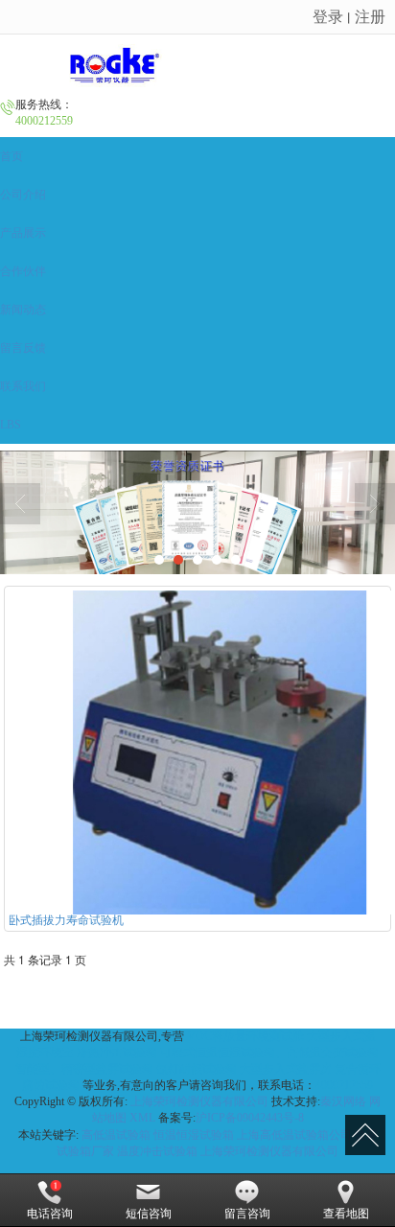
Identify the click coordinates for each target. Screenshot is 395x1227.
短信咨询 (149, 1213)
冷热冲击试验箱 (117, 1052)
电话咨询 (50, 1213)
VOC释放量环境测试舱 (245, 1036)
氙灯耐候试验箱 (196, 1069)
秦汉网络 (343, 1101)
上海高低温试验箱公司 (294, 1135)
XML (142, 1117)
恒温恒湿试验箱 (193, 1135)
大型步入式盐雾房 (286, 1069)
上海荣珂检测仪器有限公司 (199, 1101)
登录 (328, 16)
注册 (370, 16)
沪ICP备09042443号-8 (250, 1117)
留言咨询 (247, 1213)
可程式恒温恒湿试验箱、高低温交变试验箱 (269, 1052)
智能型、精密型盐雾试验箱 (84, 1069)
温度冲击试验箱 (157, 1151)
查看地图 (346, 1213)
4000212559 (344, 1085)
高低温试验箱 (116, 1135)
